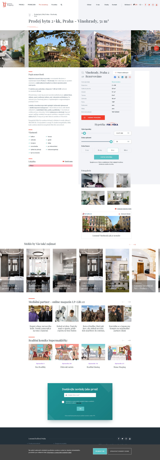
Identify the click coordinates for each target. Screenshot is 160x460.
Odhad (89, 4)
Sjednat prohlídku (94, 117)
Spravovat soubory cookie (119, 451)
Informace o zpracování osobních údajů (59, 452)
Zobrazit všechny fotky (124, 209)
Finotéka (54, 4)
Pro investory (43, 4)
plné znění (78, 403)
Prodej (21, 4)
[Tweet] (118, 77)
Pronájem (31, 4)
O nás (98, 4)
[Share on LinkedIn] (122, 77)
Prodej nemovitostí (34, 443)
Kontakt (114, 4)
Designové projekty (60, 443)
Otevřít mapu (69, 161)
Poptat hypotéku (106, 157)
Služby (107, 4)
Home (30, 14)
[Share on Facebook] (115, 77)
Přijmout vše (99, 451)
